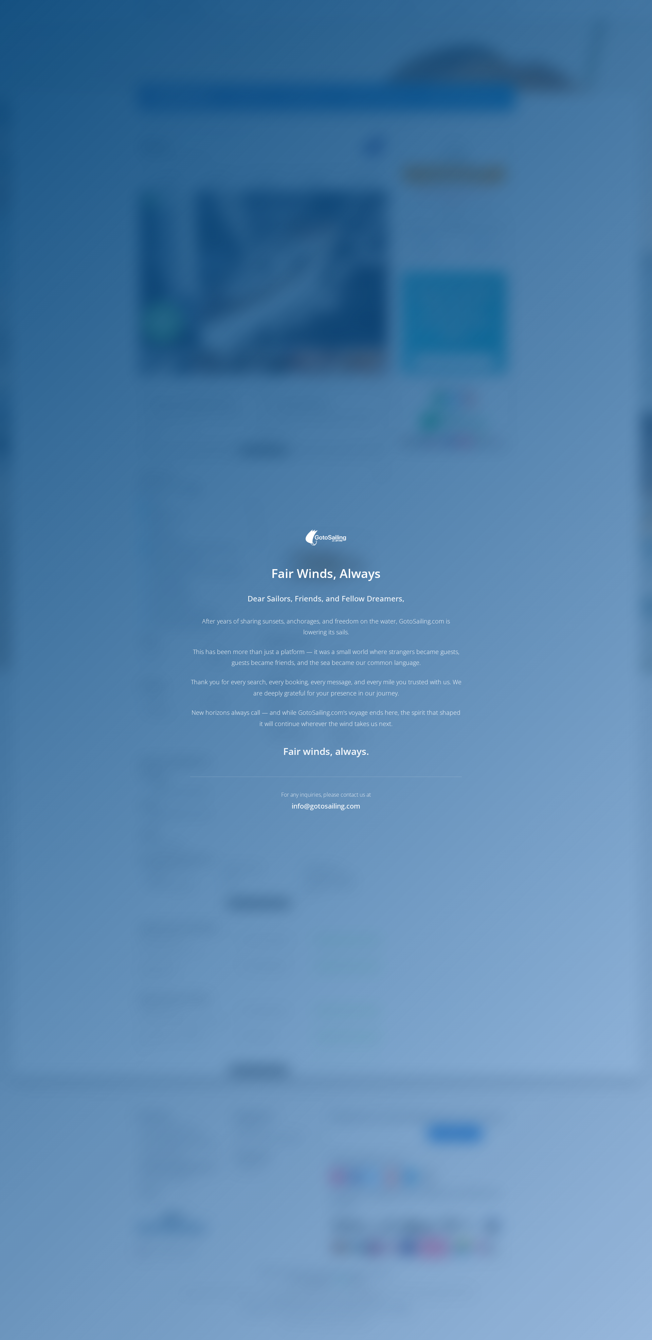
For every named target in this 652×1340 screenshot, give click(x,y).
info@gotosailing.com (326, 806)
